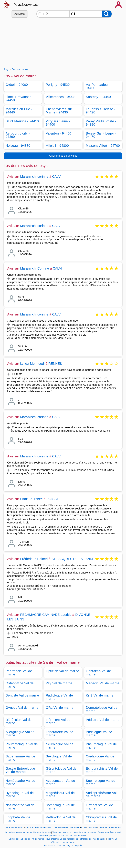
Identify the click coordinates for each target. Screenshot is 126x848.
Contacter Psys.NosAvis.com (38, 827)
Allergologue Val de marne (20, 733)
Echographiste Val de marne (102, 770)
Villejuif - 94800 (57, 145)
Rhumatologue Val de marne (22, 745)
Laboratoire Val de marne (59, 733)
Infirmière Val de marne (58, 721)
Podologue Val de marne (99, 733)
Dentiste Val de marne (22, 695)
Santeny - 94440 (98, 97)
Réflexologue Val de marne (61, 818)
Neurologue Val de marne (59, 745)
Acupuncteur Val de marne (60, 782)
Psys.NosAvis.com (28, 4)
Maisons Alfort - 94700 (103, 145)
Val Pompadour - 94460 (98, 86)
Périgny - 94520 (58, 84)
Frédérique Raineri (34, 559)
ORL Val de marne (60, 707)
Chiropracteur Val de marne (101, 818)
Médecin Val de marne (102, 683)
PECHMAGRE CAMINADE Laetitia (45, 614)
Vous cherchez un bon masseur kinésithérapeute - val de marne (75, 839)
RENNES (55, 363)
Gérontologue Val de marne (61, 770)
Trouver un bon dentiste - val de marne (68, 835)
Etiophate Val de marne (18, 818)
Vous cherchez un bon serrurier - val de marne (74, 832)
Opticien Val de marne (62, 671)
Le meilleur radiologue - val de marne (26, 839)
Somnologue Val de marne (60, 806)
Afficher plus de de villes (63, 155)
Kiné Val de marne (99, 695)
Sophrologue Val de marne (100, 782)
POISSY (52, 499)
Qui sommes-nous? (14, 827)
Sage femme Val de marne (20, 757)
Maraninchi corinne (34, 176)
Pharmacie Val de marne (19, 672)
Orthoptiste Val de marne (99, 806)
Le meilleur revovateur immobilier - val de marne (28, 832)
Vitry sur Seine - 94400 (58, 122)
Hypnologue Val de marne (20, 794)
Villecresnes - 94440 (61, 97)
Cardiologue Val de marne (100, 757)
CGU (83, 827)
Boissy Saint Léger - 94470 (101, 135)
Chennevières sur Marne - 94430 (59, 110)
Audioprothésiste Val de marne (101, 794)
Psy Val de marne (59, 683)
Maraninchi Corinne (34, 268)
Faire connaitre (61, 827)
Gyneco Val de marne (22, 707)
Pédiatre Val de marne (102, 720)
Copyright (92, 827)
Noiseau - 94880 (18, 145)
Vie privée (74, 827)
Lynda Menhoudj (32, 363)
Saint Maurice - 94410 (22, 121)
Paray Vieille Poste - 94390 (101, 122)
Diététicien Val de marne (19, 721)
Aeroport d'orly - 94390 (18, 135)
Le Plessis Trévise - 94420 (100, 110)
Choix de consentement (110, 827)
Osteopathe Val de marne (19, 684)
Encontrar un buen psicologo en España (63, 845)
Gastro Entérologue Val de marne (20, 770)
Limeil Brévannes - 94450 (20, 98)
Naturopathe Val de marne (20, 806)
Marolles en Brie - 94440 (19, 110)
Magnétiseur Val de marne (60, 794)
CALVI (57, 176)
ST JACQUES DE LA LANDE (73, 559)
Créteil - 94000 (17, 84)
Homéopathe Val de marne (20, 782)
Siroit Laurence (31, 499)
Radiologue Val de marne (59, 697)
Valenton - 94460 (58, 133)
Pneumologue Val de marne (101, 745)
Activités (19, 14)
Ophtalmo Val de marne (98, 672)
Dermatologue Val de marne (101, 709)
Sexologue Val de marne (59, 757)
